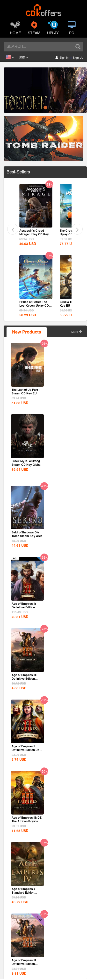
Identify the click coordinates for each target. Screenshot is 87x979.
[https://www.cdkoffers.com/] (43, 8)
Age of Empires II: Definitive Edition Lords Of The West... (25, 607)
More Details (35, 223)
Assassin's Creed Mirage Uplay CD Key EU (34, 234)
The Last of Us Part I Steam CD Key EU (25, 391)
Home (15, 32)
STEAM (34, 32)
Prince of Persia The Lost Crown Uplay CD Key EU (34, 305)
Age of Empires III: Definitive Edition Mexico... (24, 964)
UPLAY (53, 32)
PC (71, 32)
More (75, 331)
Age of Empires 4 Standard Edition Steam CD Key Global (26, 892)
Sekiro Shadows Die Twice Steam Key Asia (27, 534)
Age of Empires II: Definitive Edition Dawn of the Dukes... (27, 750)
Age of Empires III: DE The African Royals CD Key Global (27, 821)
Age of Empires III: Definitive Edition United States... (24, 678)
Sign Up (78, 57)
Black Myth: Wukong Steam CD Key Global (26, 463)
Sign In (64, 57)
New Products (26, 332)
